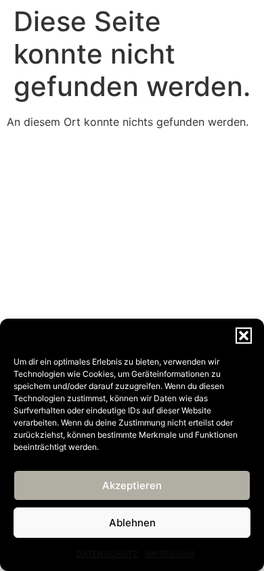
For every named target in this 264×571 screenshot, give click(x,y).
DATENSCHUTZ (107, 554)
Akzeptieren (132, 485)
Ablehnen (132, 522)
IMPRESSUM (169, 554)
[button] (243, 335)
